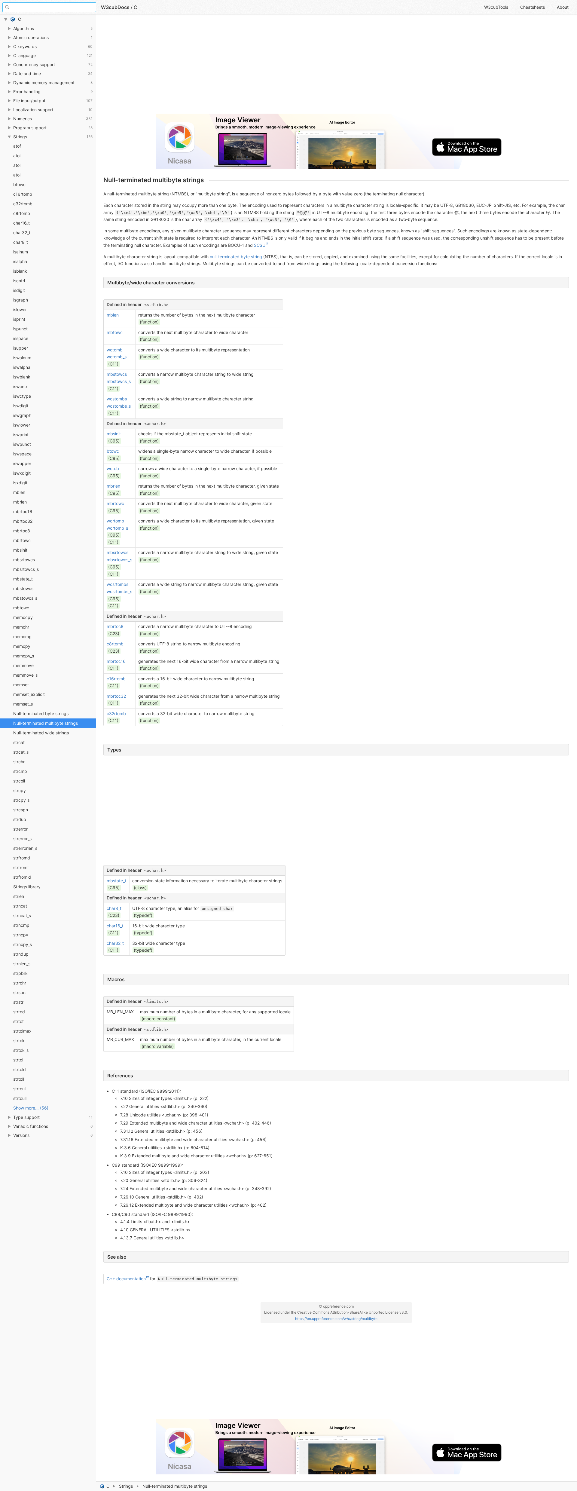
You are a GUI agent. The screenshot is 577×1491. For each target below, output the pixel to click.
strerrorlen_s (25, 848)
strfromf (21, 867)
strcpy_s (21, 800)
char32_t (21, 232)
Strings (126, 1486)
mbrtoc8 (21, 530)
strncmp (21, 925)
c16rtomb (22, 194)
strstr (18, 1002)
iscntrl (19, 280)
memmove (23, 665)
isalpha (20, 261)
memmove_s (25, 675)
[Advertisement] (283, 67)
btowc (19, 184)
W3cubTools (496, 7)
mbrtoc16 (22, 511)
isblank (20, 271)
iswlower (21, 424)
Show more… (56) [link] (30, 1107)
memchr (21, 626)
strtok (19, 1040)
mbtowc (21, 607)
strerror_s (22, 838)
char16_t (21, 222)
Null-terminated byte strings (41, 713)
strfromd (21, 857)
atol (16, 165)
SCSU (259, 245)
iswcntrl (20, 386)
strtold (19, 1069)
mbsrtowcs (24, 559)
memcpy (21, 646)
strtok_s (21, 1050)
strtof (18, 1021)
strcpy (19, 790)
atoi (16, 155)
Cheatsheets (532, 7)
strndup (21, 954)
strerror (20, 828)
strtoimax (22, 1030)
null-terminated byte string (236, 256)
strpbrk (20, 973)
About (563, 7)
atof (17, 145)
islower (20, 309)
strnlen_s (21, 963)
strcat (19, 742)
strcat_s (21, 752)
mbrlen (20, 501)
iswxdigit (22, 473)
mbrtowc (22, 540)
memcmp (22, 636)
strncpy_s (22, 944)
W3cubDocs (115, 7)
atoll (17, 174)
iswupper (22, 463)
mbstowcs (23, 588)
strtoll (18, 1079)
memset (21, 684)
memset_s (23, 703)
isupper (20, 348)
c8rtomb (21, 213)
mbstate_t (23, 578)
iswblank (21, 376)
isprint (19, 319)
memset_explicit (29, 694)
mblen (19, 492)
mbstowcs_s (25, 598)
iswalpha (21, 367)
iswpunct (22, 444)
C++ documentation (126, 1278)
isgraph (20, 299)
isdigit (19, 290)
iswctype (22, 396)
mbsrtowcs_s (26, 569)
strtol (18, 1059)
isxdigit (20, 482)
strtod (19, 1011)
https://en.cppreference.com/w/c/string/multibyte (336, 1318)
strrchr (19, 982)
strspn (19, 992)
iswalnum (22, 357)
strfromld (22, 877)
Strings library (27, 886)
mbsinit (20, 550)
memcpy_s (23, 655)
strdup (19, 819)
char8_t (20, 242)
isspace (20, 338)
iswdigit (20, 405)
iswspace (22, 453)
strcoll (19, 780)
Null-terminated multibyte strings (45, 723)
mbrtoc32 (22, 521)
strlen (18, 896)
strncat (20, 905)
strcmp (20, 771)
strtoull (19, 1098)
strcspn (20, 809)
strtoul (19, 1088)
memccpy (23, 617)
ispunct (20, 328)
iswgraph (22, 415)
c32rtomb (22, 203)
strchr (19, 761)
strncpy (20, 934)
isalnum (20, 251)
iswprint (21, 434)
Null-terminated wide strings (41, 732)
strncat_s (22, 915)
